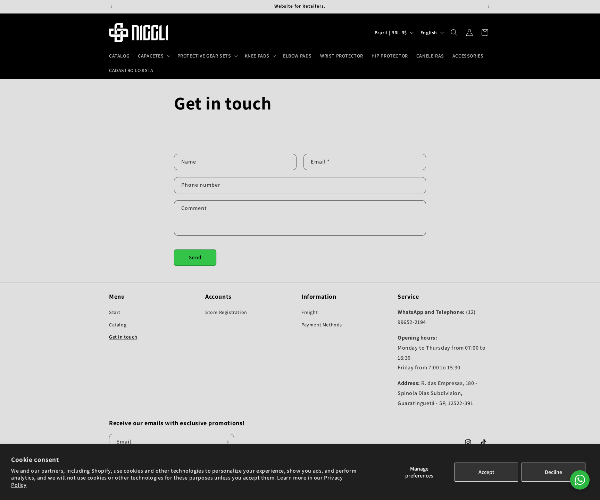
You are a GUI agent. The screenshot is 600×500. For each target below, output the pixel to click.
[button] (153, 56)
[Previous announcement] (111, 6)
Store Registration (226, 312)
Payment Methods (321, 325)
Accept (486, 472)
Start (114, 312)
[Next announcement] (488, 6)
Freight (309, 312)
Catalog (117, 325)
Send (195, 257)
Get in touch (123, 337)
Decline (553, 472)
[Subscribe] (226, 442)
